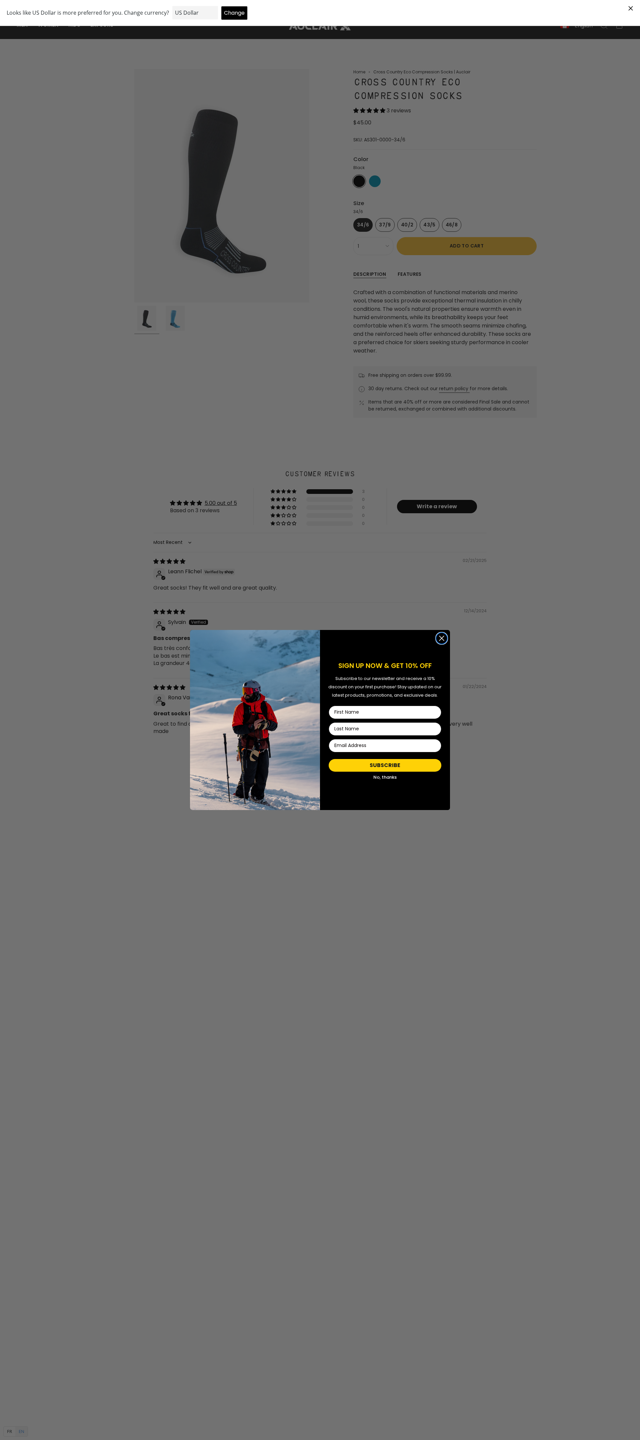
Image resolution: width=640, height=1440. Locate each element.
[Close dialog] (441, 638)
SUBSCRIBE (385, 765)
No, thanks (385, 777)
